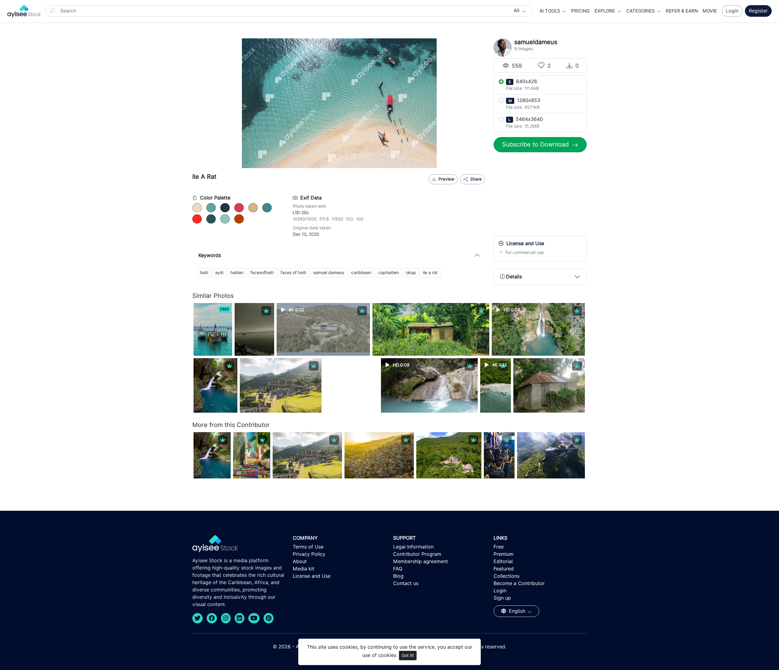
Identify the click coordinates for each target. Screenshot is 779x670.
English (517, 611)
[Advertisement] (540, 195)
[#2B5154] (211, 219)
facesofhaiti (262, 272)
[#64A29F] (211, 207)
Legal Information (413, 547)
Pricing (580, 11)
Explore (605, 11)
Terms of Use (308, 547)
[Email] (466, 186)
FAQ (397, 569)
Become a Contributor (519, 583)
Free (499, 547)
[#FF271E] (197, 219)
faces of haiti (293, 272)
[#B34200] (239, 219)
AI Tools (550, 11)
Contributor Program (417, 554)
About (300, 561)
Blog (398, 576)
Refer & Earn (682, 11)
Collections (506, 576)
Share (475, 179)
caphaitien (388, 272)
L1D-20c (301, 212)
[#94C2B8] (225, 219)
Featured (504, 569)
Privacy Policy (309, 554)
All (517, 10)
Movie (710, 11)
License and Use (311, 576)
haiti (204, 272)
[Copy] (476, 186)
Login (732, 11)
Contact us (405, 583)
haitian (236, 272)
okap (411, 272)
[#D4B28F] (253, 207)
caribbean (361, 272)
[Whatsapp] (456, 186)
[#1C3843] (225, 207)
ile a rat (430, 272)
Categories (641, 11)
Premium (504, 554)
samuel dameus (328, 272)
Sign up (502, 598)
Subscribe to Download (536, 144)
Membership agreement (420, 561)
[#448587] (267, 207)
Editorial (503, 561)
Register (758, 11)
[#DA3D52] (239, 207)
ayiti (219, 272)
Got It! (408, 655)
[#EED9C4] (197, 207)
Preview (446, 179)
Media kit (303, 569)
